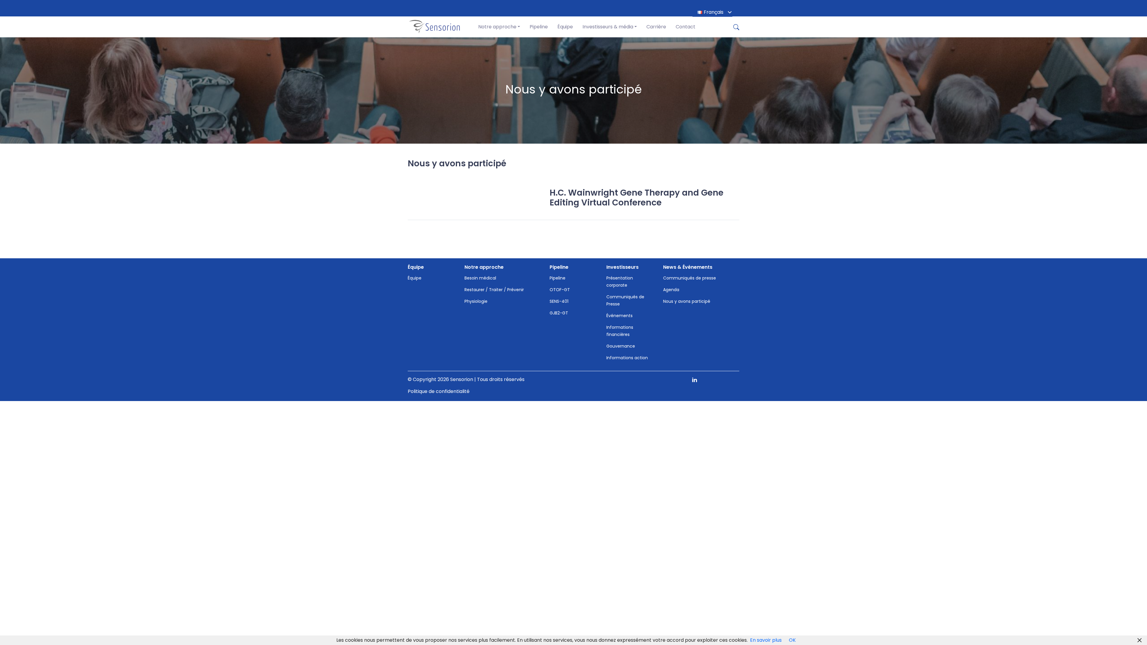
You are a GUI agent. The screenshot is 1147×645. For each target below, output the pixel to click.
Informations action (627, 358)
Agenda (671, 290)
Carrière (656, 26)
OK (792, 640)
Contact (685, 26)
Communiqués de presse (689, 278)
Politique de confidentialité (439, 391)
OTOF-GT (560, 290)
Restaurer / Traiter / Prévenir (494, 290)
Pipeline (539, 26)
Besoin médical (480, 278)
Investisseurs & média (607, 26)
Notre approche (497, 26)
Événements (619, 316)
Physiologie (475, 301)
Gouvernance (620, 346)
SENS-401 (559, 301)
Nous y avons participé (686, 301)
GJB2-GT (559, 313)
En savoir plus (766, 640)
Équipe (565, 26)
